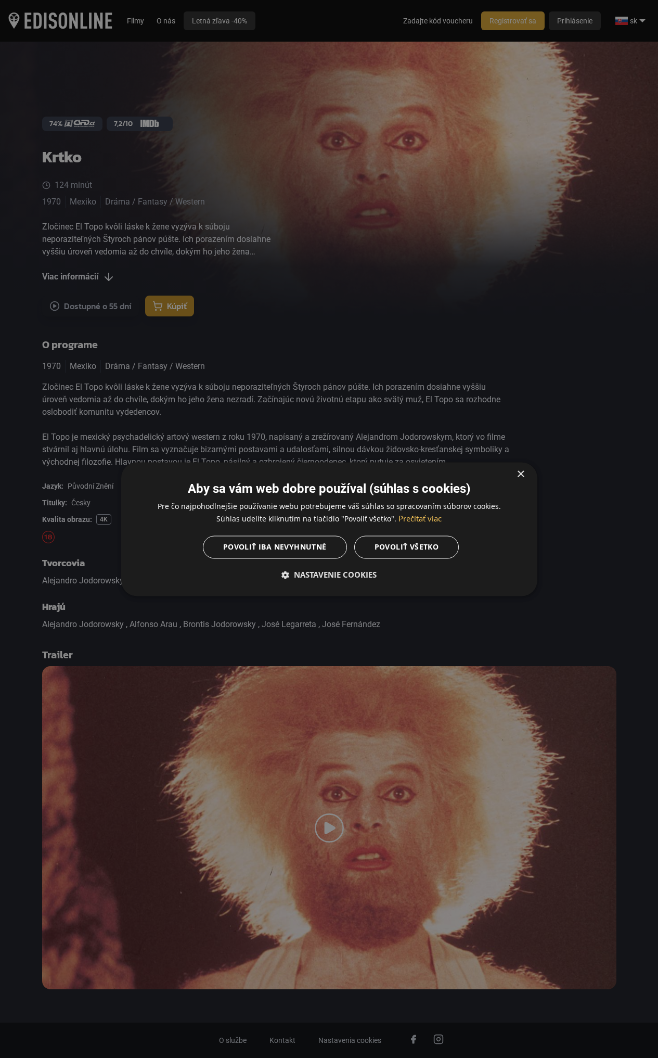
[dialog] (329, 529)
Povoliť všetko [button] (407, 547)
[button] (329, 574)
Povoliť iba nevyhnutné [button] (275, 547)
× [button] (520, 474)
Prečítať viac (420, 518)
